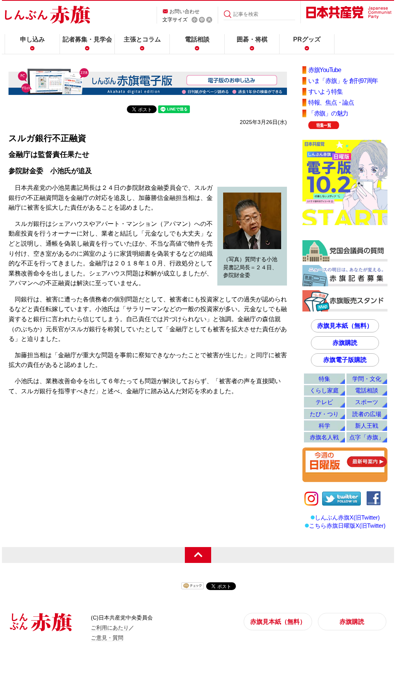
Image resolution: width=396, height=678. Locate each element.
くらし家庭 (324, 390)
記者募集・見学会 (87, 39)
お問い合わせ (184, 11)
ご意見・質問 (107, 638)
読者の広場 (366, 414)
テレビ (324, 402)
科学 (324, 425)
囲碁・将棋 (252, 39)
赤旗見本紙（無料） (345, 325)
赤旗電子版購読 (345, 359)
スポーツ (366, 402)
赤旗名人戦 (324, 437)
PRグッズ (307, 39)
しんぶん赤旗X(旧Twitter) (347, 517)
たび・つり (324, 414)
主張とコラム (142, 39)
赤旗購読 (345, 342)
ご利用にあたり (110, 628)
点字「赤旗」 (366, 437)
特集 (324, 378)
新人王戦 (366, 425)
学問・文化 (366, 378)
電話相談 (197, 39)
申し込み (32, 39)
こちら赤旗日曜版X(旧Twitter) (347, 525)
